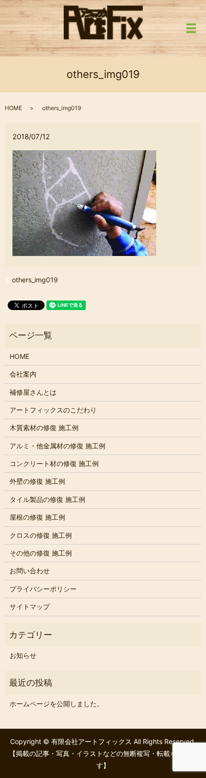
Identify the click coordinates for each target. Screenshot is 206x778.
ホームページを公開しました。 (56, 704)
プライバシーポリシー (43, 589)
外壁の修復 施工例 (37, 481)
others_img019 (35, 280)
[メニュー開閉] (191, 28)
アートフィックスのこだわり (53, 410)
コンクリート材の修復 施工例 (54, 463)
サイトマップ (30, 606)
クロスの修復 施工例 (41, 535)
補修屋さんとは (33, 392)
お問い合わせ (30, 571)
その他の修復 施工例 (41, 553)
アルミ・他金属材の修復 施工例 (57, 446)
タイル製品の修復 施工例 (47, 499)
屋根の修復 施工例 (37, 517)
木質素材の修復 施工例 (44, 427)
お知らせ (23, 655)
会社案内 (23, 374)
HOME (13, 107)
